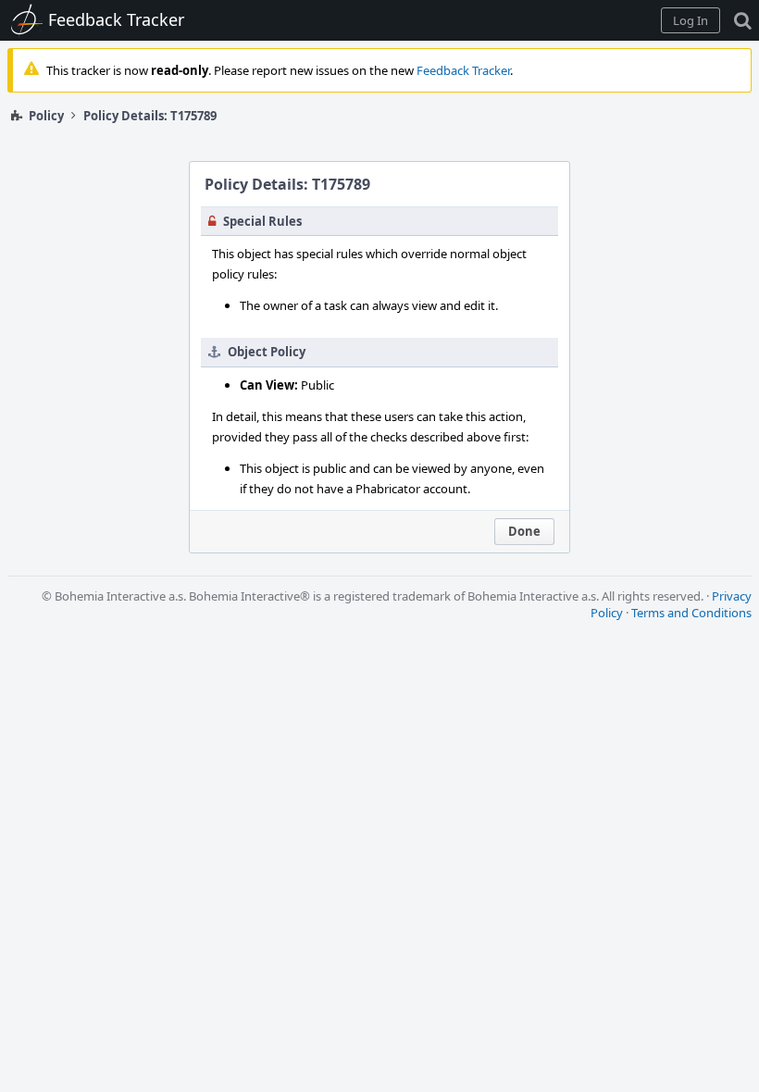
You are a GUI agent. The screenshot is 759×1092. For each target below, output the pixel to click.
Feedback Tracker (463, 70)
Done (524, 531)
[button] (690, 20)
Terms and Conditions (691, 612)
